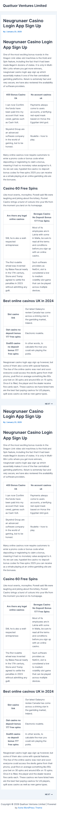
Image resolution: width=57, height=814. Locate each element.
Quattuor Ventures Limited (25, 6)
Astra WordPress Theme (30, 807)
